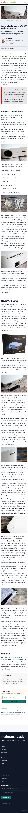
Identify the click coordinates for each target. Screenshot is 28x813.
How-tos (3, 749)
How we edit (12, 43)
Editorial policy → (14, 683)
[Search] (21, 2)
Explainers (4, 752)
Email (12, 48)
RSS (9, 803)
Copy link (7, 48)
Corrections (4, 778)
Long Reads (4, 760)
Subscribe (14, 701)
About (2, 770)
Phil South (10, 38)
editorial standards (15, 714)
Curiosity (3, 758)
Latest (2, 763)
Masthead (3, 773)
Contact (3, 781)
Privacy (24, 810)
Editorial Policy (5, 775)
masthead (3, 716)
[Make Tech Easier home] (9, 2)
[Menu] (25, 2)
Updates (3, 755)
